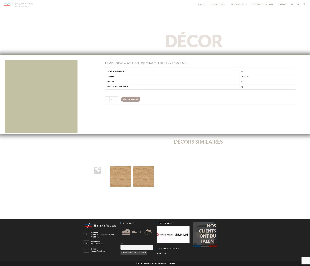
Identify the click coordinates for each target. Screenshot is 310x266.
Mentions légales (169, 263)
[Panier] (292, 4)
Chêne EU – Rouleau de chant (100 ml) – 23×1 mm (143, 193)
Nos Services (237, 4)
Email (122, 243)
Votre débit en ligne (262, 4)
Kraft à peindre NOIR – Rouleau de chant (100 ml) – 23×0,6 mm (97, 187)
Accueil (202, 4)
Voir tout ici (161, 253)
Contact (282, 4)
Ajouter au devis (130, 99)
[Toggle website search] (304, 4)
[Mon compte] (298, 4)
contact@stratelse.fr (99, 251)
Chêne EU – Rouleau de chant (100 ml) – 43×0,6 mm (120, 193)
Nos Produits (217, 4)
